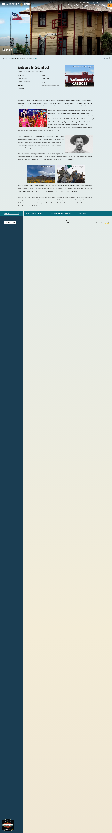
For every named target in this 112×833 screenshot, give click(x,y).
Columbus (34, 58)
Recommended (58, 213)
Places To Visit (73, 5)
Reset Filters (10, 222)
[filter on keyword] (18, 213)
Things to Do (86, 5)
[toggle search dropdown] (110, 5)
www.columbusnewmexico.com (50, 86)
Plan (103, 5)
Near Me (68, 213)
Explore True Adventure (98, 2)
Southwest (26, 58)
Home (4, 58)
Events (96, 5)
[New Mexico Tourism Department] (16, 4)
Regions (19, 58)
